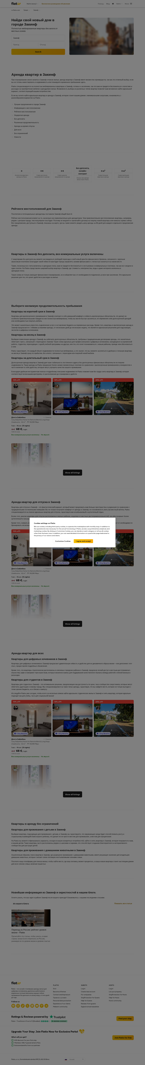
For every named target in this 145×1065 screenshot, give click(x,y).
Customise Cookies (63, 541)
